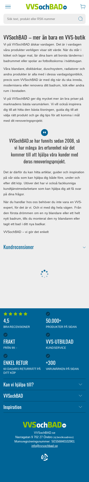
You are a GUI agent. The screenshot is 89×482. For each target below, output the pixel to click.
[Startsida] (46, 6)
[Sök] (80, 19)
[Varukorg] (83, 6)
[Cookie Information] (44, 457)
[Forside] (44, 425)
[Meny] (8, 6)
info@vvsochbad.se (44, 446)
